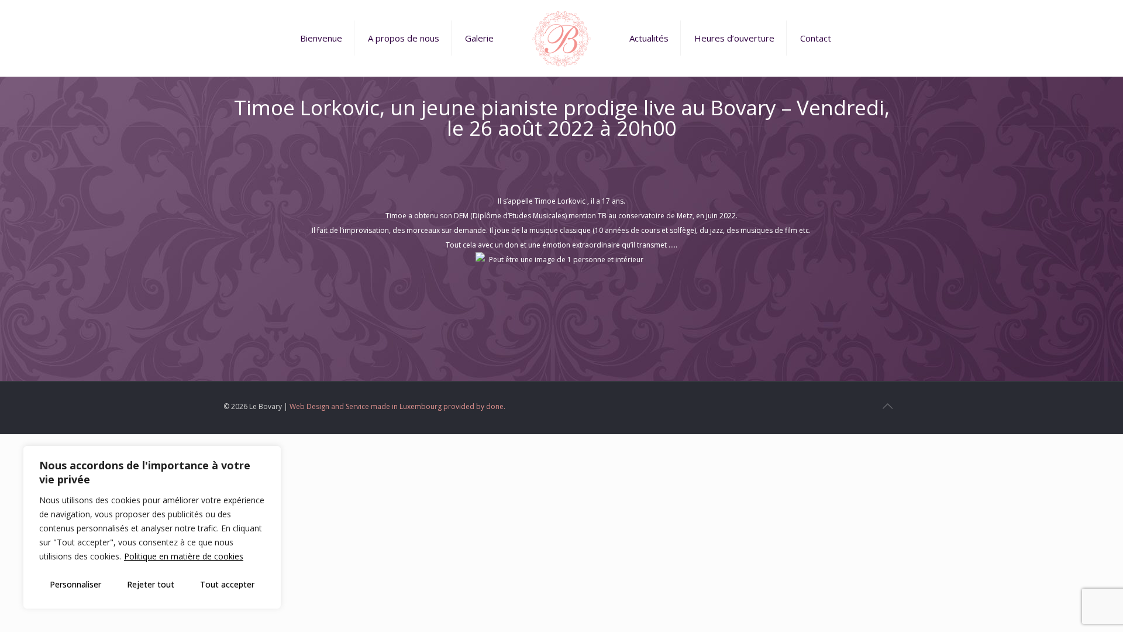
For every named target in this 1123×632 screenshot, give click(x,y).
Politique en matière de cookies (183, 556)
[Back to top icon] (887, 406)
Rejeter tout (150, 584)
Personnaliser (75, 584)
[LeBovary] (561, 38)
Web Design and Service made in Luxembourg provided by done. (397, 406)
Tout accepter (227, 584)
